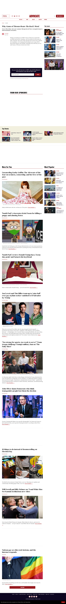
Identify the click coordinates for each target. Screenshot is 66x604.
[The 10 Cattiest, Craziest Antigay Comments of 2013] (27, 139)
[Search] (54, 16)
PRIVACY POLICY (35, 594)
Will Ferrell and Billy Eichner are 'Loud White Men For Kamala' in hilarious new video (22, 490)
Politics (20, 19)
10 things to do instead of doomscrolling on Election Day (19, 450)
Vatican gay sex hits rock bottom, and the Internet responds (19, 551)
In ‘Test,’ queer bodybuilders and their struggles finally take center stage (60, 35)
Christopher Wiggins (5, 300)
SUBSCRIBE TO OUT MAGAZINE (5, 16)
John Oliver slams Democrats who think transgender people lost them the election (19, 389)
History (40, 19)
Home (3, 23)
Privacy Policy (20, 602)
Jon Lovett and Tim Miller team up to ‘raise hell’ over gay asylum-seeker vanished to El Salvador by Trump (21, 295)
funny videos (26, 78)
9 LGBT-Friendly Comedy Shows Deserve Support (37, 133)
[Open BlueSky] (14, 16)
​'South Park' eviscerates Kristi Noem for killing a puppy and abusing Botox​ (21, 214)
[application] (54, 64)
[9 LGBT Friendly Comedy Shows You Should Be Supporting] (27, 133)
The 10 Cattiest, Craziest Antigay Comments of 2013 (37, 139)
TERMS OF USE (47, 594)
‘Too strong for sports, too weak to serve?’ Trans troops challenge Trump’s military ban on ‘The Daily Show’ (22, 344)
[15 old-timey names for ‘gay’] (6, 133)
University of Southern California (32, 325)
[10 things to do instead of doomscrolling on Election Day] (22, 467)
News (27, 19)
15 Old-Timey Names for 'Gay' (16, 133)
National (57, 37)
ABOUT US (16, 594)
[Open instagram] (19, 16)
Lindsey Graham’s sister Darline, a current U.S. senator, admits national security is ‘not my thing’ (60, 49)
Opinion (45, 19)
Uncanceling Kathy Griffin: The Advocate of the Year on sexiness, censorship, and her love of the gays (22, 174)
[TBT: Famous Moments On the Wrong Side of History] (48, 133)
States (57, 185)
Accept (63, 602)
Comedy (6, 23)
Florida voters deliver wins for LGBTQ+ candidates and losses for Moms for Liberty (59, 198)
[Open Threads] (17, 16)
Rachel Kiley (4, 554)
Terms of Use (27, 602)
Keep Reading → (32, 207)
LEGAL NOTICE (52, 594)
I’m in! (38, 74)
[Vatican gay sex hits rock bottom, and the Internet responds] (22, 567)
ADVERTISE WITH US (29, 594)
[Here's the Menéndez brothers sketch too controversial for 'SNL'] (6, 139)
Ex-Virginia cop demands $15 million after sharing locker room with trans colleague (59, 190)
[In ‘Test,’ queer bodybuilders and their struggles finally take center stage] (49, 32)
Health (33, 19)
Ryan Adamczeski (5, 179)
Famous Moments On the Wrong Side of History (58, 133)
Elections (58, 193)
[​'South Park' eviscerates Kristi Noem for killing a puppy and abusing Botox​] (22, 231)
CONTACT (13, 594)
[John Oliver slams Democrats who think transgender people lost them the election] (22, 406)
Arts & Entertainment (58, 30)
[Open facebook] (12, 16)
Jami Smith (7, 33)
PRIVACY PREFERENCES (41, 594)
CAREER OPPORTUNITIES (22, 594)
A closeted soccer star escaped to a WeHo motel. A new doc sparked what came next (60, 213)
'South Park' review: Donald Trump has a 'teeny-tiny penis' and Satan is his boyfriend (21, 256)
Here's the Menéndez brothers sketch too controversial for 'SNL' (15, 139)
